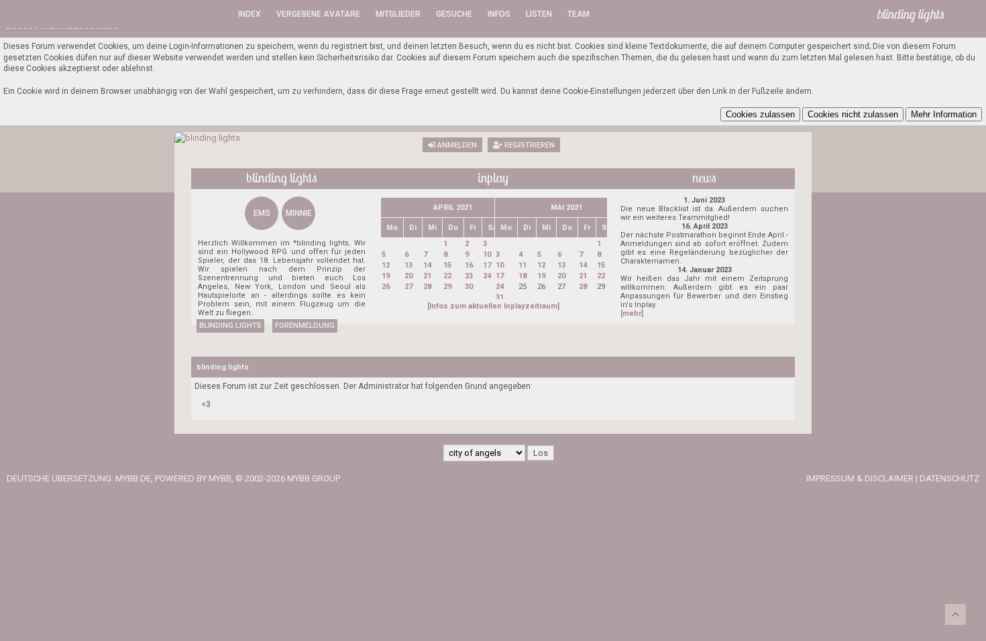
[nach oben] (955, 614)
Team (578, 14)
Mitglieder (398, 14)
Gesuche (454, 14)
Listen (539, 14)
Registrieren (528, 145)
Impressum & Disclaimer (860, 478)
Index (249, 14)
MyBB (220, 478)
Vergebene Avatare (318, 14)
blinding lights (230, 325)
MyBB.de (133, 478)
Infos (499, 14)
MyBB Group (313, 478)
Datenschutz (949, 478)
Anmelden (456, 145)
